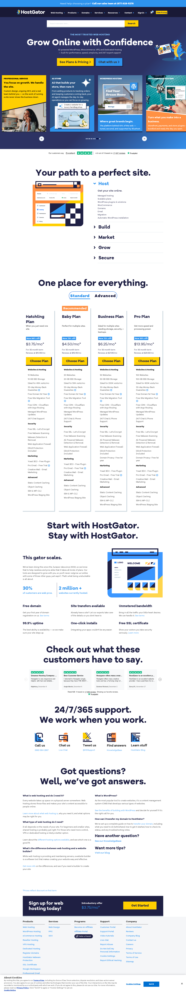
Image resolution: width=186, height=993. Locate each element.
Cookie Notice (10, 990)
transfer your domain (143, 824)
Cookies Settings (133, 984)
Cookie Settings (107, 956)
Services (99, 13)
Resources (113, 13)
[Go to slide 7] (97, 138)
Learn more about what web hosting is (40, 813)
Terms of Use (38, 980)
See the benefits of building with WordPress (115, 810)
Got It (151, 984)
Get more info (29, 866)
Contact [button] (129, 13)
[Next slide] (144, 138)
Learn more (133, 633)
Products (72, 13)
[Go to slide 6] (94, 138)
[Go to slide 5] (93, 138)
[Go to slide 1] (86, 138)
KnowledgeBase (114, 750)
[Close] (182, 983)
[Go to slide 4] (91, 138)
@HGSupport (89, 750)
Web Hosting (57, 13)
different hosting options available (53, 840)
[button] (142, 13)
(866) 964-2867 (41, 750)
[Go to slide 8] (99, 138)
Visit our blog (102, 852)
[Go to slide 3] (89, 138)
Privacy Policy (23, 988)
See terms (44, 615)
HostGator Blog (138, 750)
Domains (86, 13)
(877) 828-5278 (125, 3)
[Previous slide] (41, 138)
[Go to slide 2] (87, 138)
